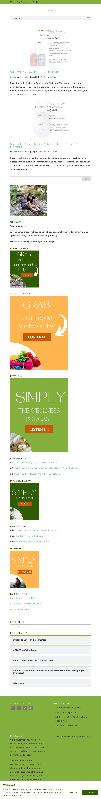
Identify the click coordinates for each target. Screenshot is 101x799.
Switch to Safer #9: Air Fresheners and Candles (43, 145)
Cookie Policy (15, 795)
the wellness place (21, 77)
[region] (50, 790)
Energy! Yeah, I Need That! (23, 598)
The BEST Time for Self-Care (29, 536)
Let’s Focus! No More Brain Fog (25, 604)
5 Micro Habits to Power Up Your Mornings (36, 530)
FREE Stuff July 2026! (65, 712)
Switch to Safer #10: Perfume (34, 72)
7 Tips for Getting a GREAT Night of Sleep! (36, 462)
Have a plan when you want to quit (32, 542)
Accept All (89, 792)
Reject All (73, 792)
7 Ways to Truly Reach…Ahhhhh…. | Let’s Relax (37, 474)
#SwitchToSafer (51, 77)
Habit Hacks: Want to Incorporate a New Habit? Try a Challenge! (46, 468)
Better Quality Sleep (20, 609)
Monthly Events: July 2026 (68, 708)
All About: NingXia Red (66, 726)
